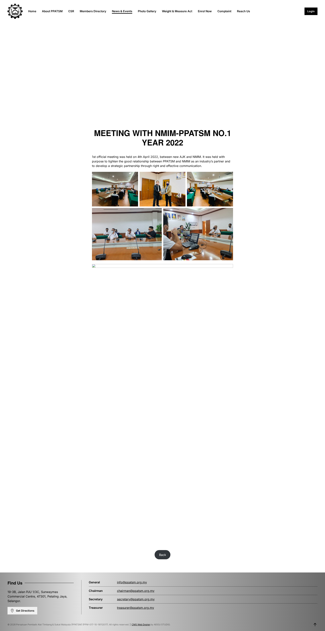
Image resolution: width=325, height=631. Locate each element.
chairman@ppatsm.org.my (135, 591)
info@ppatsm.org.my (132, 582)
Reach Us (243, 11)
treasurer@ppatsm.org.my (135, 608)
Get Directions (25, 610)
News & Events (122, 11)
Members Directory (93, 11)
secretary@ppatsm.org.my (136, 599)
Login (311, 11)
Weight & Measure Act (177, 11)
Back (162, 555)
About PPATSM (52, 11)
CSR (71, 11)
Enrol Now (205, 11)
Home (32, 11)
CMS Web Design (141, 624)
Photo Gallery (147, 11)
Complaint (224, 11)
